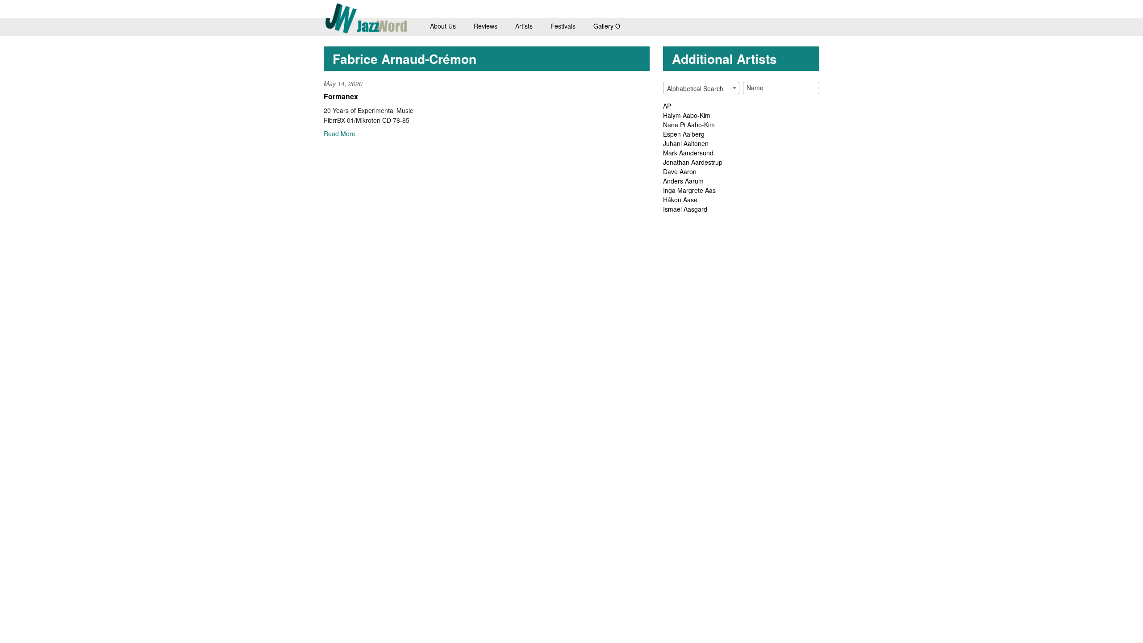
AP (667, 105)
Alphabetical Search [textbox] (695, 88)
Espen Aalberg (684, 133)
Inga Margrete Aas (689, 190)
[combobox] (701, 88)
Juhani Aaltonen (686, 143)
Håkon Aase (680, 199)
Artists (524, 25)
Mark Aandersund (688, 152)
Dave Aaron (680, 171)
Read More (339, 133)
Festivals (563, 25)
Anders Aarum (683, 180)
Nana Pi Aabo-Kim (689, 124)
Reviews (485, 25)
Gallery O (606, 25)
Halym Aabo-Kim (686, 115)
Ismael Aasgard (685, 209)
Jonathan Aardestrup (692, 162)
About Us (443, 25)
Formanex (341, 96)
